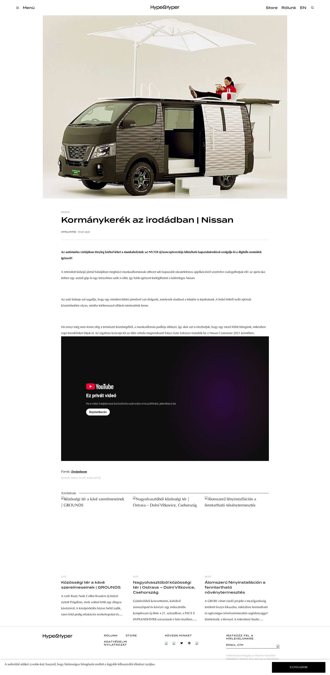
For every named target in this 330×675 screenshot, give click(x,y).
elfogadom (298, 667)
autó (82, 478)
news (74, 478)
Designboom (79, 471)
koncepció (94, 478)
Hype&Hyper (68, 232)
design (65, 212)
